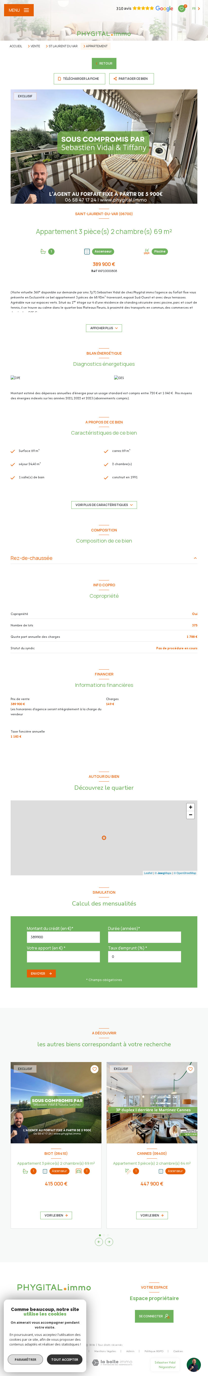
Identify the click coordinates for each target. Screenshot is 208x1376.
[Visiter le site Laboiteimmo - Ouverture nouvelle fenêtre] (112, 1362)
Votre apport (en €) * (46, 948)
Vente (35, 46)
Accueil (16, 46)
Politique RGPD (154, 1351)
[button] (109, 1242)
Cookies (178, 1351)
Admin (130, 1351)
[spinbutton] (144, 956)
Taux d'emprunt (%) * (127, 948)
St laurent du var (63, 46)
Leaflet (148, 873)
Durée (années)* (124, 928)
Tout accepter (64, 1359)
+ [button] (190, 807)
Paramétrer (25, 1359)
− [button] (190, 815)
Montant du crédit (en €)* (50, 928)
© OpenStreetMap (185, 873)
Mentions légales (105, 1351)
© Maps (163, 873)
